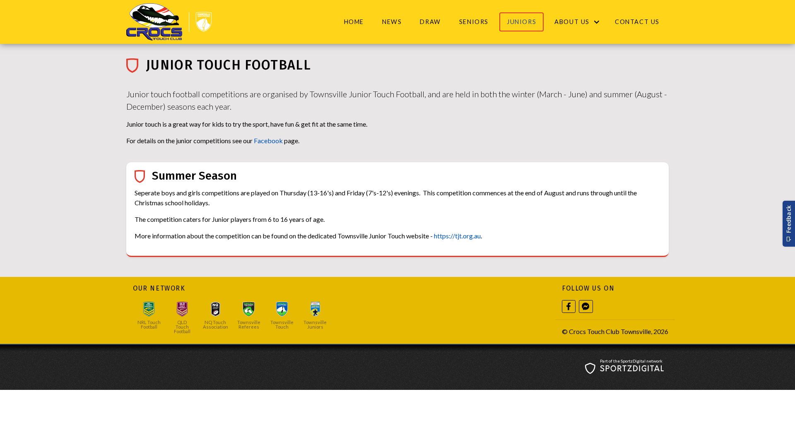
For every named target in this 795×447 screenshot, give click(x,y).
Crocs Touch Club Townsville (610, 331)
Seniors (474, 21)
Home (354, 21)
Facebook (269, 140)
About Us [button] (572, 21)
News (392, 21)
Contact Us (637, 21)
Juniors (521, 21)
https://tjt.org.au (457, 236)
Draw (430, 21)
